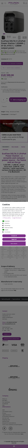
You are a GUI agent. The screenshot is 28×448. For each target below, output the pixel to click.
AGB (3, 410)
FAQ (15, 290)
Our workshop (6, 402)
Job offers (4, 400)
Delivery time (5, 421)
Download (5, 149)
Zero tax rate (5, 418)
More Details (15, 147)
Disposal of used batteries (9, 423)
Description (6, 146)
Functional (7, 232)
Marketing (7, 225)
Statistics (7, 223)
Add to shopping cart (19, 100)
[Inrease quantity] (7, 98)
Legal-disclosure (6, 415)
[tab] (5, 147)
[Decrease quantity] (7, 101)
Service (23, 147)
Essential (7, 221)
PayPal (6, 230)
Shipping (10, 76)
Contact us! (7, 334)
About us (4, 399)
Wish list (5, 106)
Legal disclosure (17, 218)
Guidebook (5, 403)
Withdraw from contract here (11, 338)
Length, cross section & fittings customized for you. (13, 137)
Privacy (4, 413)
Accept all (14, 235)
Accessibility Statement (8, 416)
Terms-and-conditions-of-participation (12, 424)
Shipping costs (6, 419)
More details (14, 243)
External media (9, 227)
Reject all (14, 239)
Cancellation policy (7, 411)
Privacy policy (7, 218)
